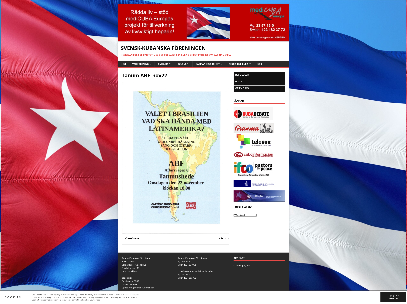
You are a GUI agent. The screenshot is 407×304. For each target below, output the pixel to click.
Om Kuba (163, 63)
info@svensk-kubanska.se (142, 287)
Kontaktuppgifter (242, 265)
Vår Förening (140, 63)
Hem (123, 63)
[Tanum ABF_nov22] (175, 232)
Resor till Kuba (238, 63)
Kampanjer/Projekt (208, 63)
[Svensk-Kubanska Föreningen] (203, 39)
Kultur (182, 63)
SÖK (259, 63)
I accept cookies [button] (393, 297)
